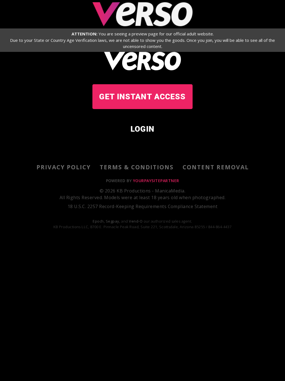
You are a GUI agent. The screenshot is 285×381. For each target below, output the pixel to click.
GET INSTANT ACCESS (142, 96)
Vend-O (135, 221)
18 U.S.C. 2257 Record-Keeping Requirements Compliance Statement (142, 206)
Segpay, (113, 221)
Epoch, (99, 221)
